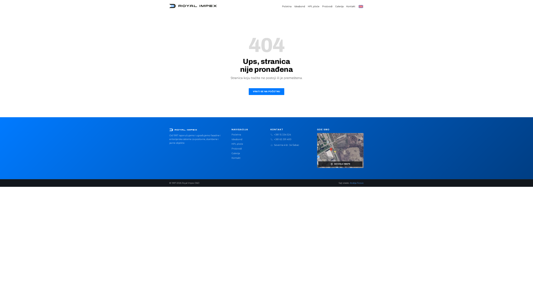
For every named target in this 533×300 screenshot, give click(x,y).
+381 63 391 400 (282, 139)
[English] (361, 6)
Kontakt (350, 6)
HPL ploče (313, 6)
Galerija (339, 6)
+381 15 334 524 (282, 134)
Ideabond (299, 6)
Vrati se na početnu (266, 91)
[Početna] (196, 129)
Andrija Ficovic (357, 183)
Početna (286, 6)
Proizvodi (327, 6)
